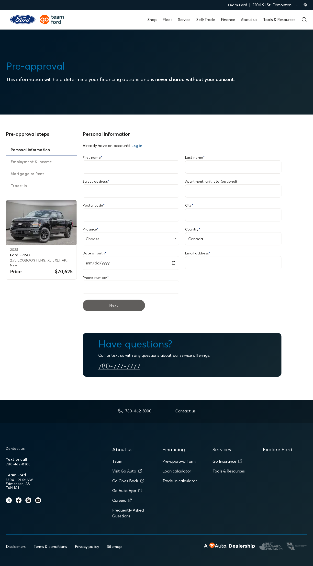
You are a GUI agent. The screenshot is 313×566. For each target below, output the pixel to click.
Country (192, 229)
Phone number (96, 278)
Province (91, 229)
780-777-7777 (119, 366)
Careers (119, 500)
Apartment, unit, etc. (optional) (211, 181)
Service (184, 19)
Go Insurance (224, 461)
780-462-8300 (18, 464)
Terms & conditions (50, 546)
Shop (152, 19)
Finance (228, 19)
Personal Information (30, 149)
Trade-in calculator (179, 480)
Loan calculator (176, 471)
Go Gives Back (125, 480)
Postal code (94, 205)
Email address (198, 253)
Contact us (15, 448)
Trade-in (19, 185)
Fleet (167, 19)
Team (117, 461)
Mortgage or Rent (27, 173)
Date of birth (94, 253)
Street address (96, 181)
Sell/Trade (205, 19)
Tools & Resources (279, 19)
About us (249, 19)
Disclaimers (16, 546)
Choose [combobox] (93, 238)
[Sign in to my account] (305, 5)
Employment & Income (31, 161)
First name (92, 157)
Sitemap (114, 546)
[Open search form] (304, 19)
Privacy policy (87, 546)
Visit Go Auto (124, 471)
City (189, 205)
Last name (195, 157)
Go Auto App (124, 490)
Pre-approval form (179, 461)
